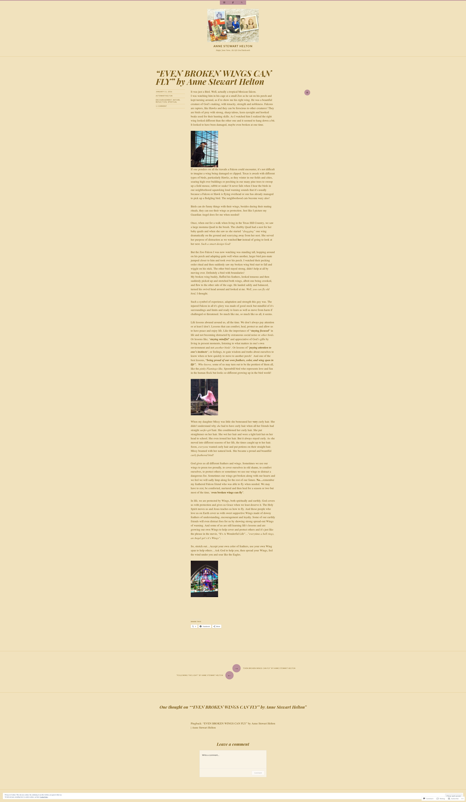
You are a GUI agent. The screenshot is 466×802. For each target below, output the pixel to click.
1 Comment (161, 106)
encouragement (164, 100)
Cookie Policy (44, 797)
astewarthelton (164, 96)
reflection (161, 102)
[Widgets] (224, 3)
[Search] (241, 3)
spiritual (172, 102)
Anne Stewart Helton (233, 46)
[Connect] (233, 3)
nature (176, 100)
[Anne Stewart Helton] (233, 26)
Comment (258, 773)
